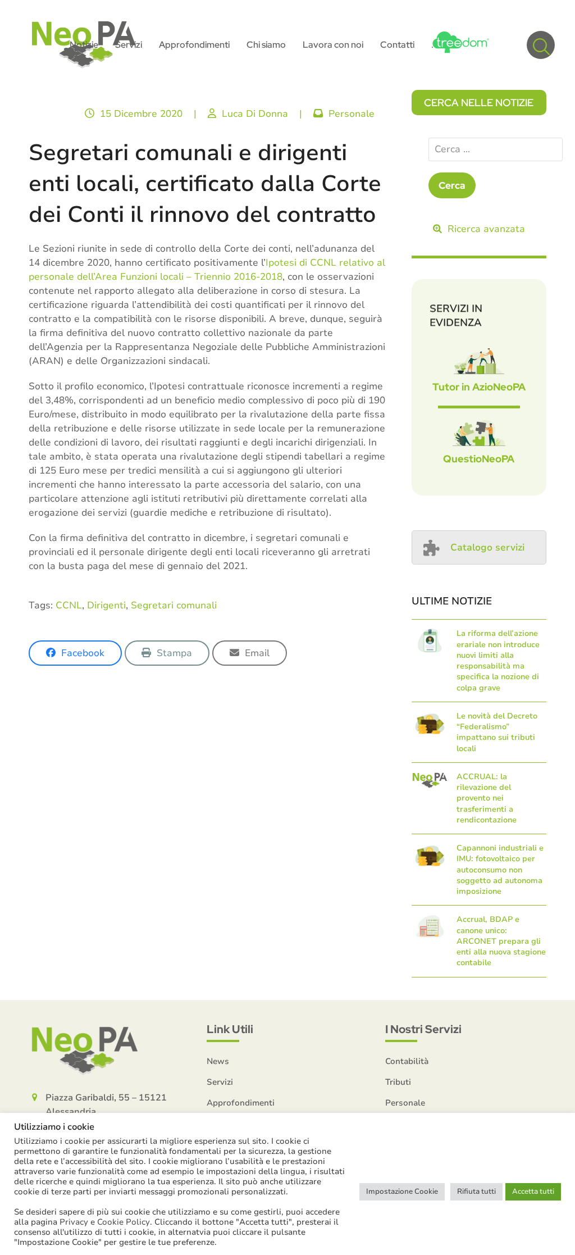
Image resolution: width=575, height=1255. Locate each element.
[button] (541, 45)
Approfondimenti (241, 1102)
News (218, 1061)
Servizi (220, 1082)
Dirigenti (106, 605)
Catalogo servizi (487, 547)
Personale (351, 113)
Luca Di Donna (255, 113)
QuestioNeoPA (478, 459)
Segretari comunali (174, 605)
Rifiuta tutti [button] (476, 1191)
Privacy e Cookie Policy (105, 1222)
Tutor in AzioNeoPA (479, 387)
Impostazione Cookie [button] (402, 1191)
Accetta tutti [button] (533, 1191)
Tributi (398, 1082)
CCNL (69, 605)
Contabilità (406, 1061)
